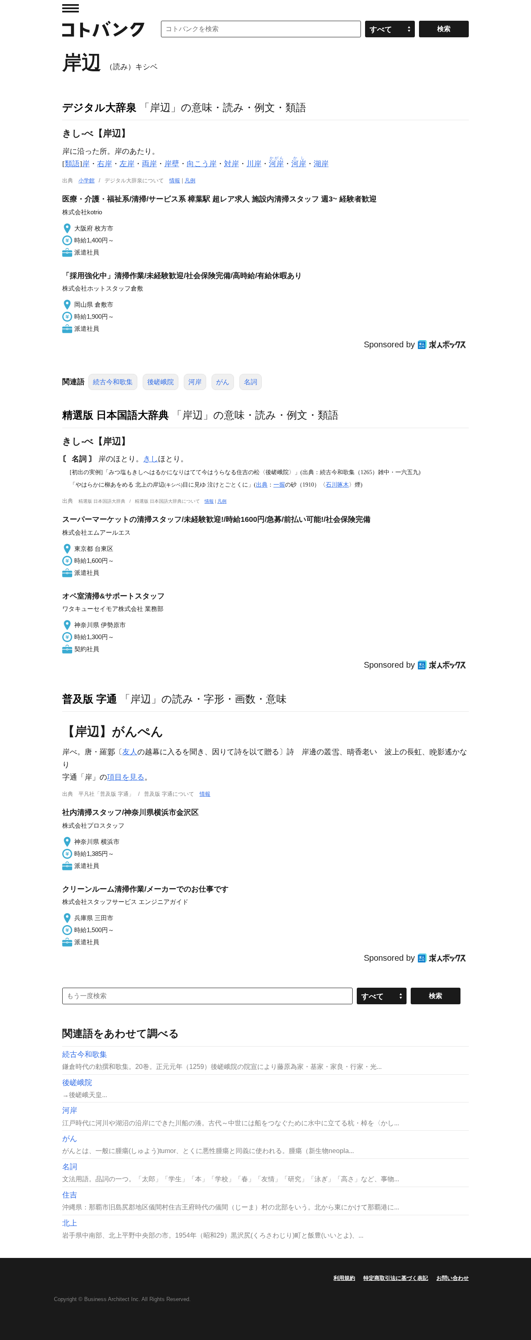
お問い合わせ (452, 1278)
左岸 (126, 164)
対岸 (231, 164)
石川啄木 (337, 484)
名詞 (250, 381)
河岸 (195, 381)
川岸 (253, 164)
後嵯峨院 (160, 381)
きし (150, 459)
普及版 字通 (89, 699)
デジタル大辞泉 (99, 107)
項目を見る (125, 777)
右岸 (104, 164)
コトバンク (103, 29)
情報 (174, 180)
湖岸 (321, 164)
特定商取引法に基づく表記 (395, 1278)
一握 (279, 484)
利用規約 (344, 1278)
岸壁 (171, 164)
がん (222, 381)
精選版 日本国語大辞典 (115, 415)
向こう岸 (202, 164)
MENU (70, 8)
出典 (262, 484)
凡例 (190, 180)
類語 (72, 164)
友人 (129, 752)
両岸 (149, 164)
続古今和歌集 (113, 381)
